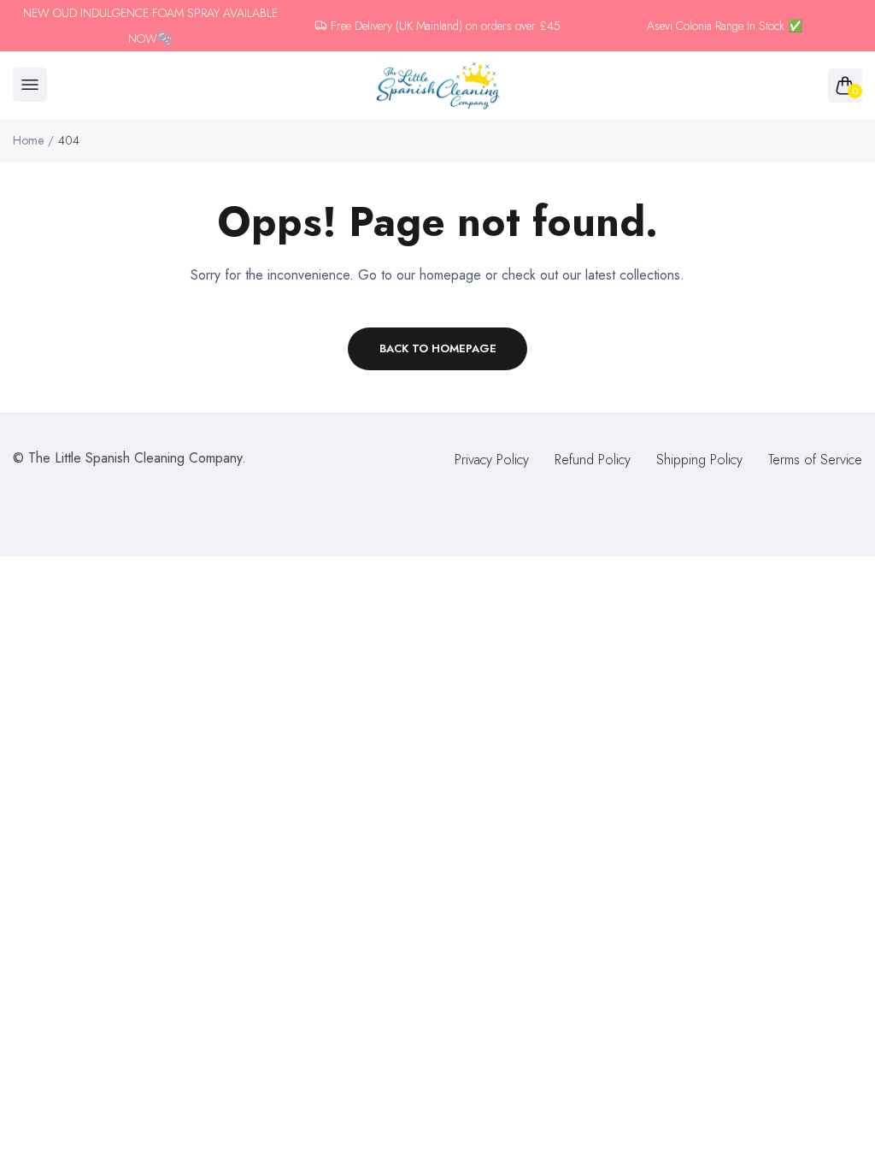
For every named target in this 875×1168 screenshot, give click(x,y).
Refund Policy (593, 459)
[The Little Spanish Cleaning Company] (438, 86)
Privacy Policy (492, 459)
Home (28, 140)
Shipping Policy (699, 459)
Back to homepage (437, 348)
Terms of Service (815, 459)
